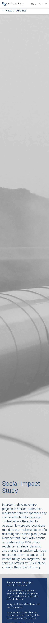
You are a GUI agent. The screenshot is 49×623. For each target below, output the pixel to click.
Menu (33, 4)
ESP (45, 4)
